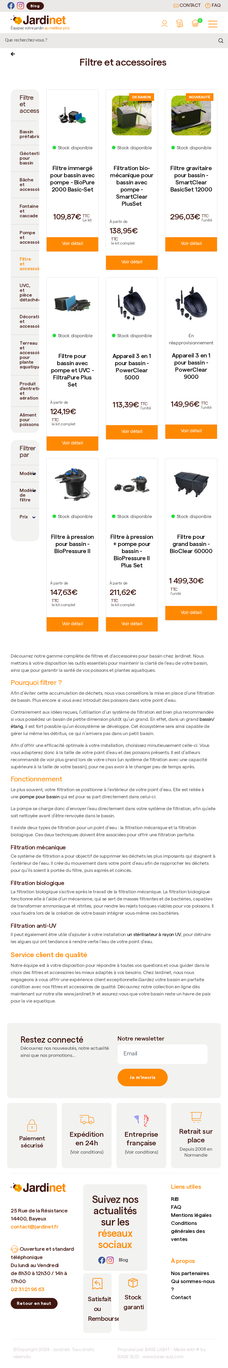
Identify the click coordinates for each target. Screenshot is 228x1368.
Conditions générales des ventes (188, 1231)
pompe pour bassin (40, 797)
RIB (175, 1199)
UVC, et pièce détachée (29, 292)
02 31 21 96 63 (28, 1289)
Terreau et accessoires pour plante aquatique (29, 355)
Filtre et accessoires (29, 263)
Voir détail (72, 244)
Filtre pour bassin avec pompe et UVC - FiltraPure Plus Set (72, 370)
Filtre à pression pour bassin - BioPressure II (72, 543)
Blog (35, 6)
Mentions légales (191, 1215)
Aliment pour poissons (29, 419)
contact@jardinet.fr (34, 1226)
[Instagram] (20, 6)
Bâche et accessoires (29, 184)
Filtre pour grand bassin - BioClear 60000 (191, 543)
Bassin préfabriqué (29, 134)
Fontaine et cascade (29, 211)
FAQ (215, 6)
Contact (189, 6)
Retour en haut (34, 1303)
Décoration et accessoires (29, 321)
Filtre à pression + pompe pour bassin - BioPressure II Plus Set (131, 551)
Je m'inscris (143, 1077)
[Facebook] (11, 6)
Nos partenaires (190, 1273)
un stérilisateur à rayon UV (154, 935)
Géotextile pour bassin (29, 158)
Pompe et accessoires (29, 237)
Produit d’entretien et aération (29, 390)
